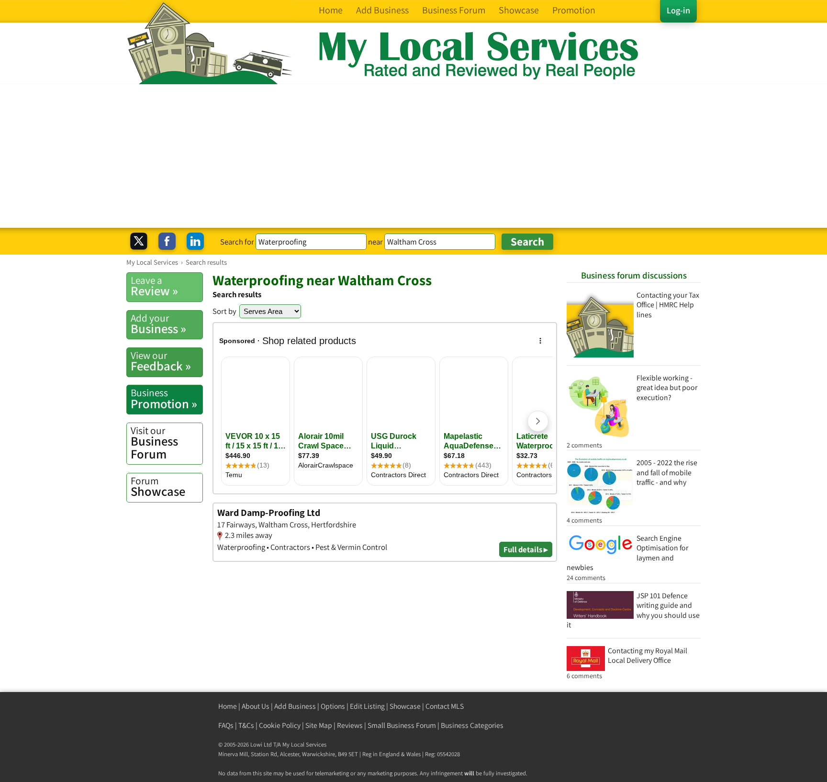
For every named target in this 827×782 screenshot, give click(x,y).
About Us (255, 706)
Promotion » (164, 399)
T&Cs (246, 725)
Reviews (350, 725)
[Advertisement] (413, 156)
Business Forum (154, 443)
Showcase (158, 487)
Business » (158, 324)
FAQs (226, 725)
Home (227, 706)
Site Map (318, 725)
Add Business (295, 706)
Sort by (224, 311)
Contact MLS (444, 706)
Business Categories (472, 725)
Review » (154, 286)
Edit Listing (367, 706)
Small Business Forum (402, 725)
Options (333, 706)
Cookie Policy (280, 725)
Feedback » (161, 361)
